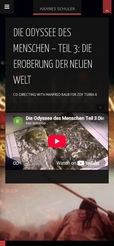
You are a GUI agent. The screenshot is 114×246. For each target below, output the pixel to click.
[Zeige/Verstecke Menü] (7, 7)
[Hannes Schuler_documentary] (57, 6)
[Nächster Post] (100, 107)
